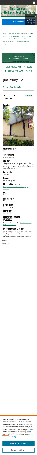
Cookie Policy (11, 436)
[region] (18, 435)
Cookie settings (18, 450)
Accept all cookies (18, 443)
